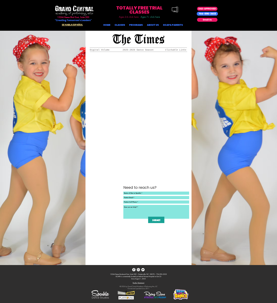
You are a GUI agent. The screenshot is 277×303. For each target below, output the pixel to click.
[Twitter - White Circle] (143, 269)
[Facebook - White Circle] (133, 269)
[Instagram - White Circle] (138, 269)
